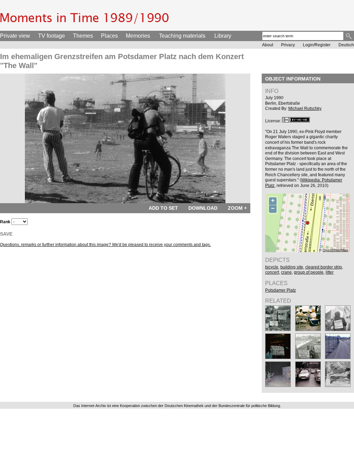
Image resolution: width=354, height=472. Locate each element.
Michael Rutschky (305, 108)
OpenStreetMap (335, 250)
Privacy (288, 45)
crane (286, 272)
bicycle (271, 267)
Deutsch (346, 45)
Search (349, 36)
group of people (309, 272)
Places (109, 36)
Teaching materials (182, 36)
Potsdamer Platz (280, 290)
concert (272, 272)
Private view (15, 36)
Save (6, 234)
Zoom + (237, 208)
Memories (138, 36)
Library (222, 36)
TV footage (51, 36)
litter (330, 272)
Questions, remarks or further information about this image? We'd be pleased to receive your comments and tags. (105, 244)
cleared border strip (323, 267)
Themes (83, 36)
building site (291, 267)
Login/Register (316, 45)
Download (202, 208)
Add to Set (163, 208)
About (267, 45)
